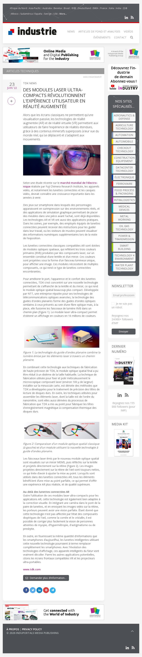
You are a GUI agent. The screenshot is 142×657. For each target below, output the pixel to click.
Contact (120, 37)
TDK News (30, 83)
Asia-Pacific (35, 8)
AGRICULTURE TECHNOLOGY (124, 126)
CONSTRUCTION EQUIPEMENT (124, 159)
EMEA (95, 8)
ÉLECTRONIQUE (124, 177)
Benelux (58, 8)
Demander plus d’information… (47, 578)
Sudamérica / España (31, 13)
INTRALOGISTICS (124, 200)
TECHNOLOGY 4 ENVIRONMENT (124, 257)
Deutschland (84, 8)
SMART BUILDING (124, 247)
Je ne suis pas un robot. (122, 305)
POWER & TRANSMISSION (124, 237)
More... (63, 13)
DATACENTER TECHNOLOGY (124, 169)
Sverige (48, 13)
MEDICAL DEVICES (124, 208)
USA (55, 13)
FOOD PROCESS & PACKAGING (124, 191)
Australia (47, 8)
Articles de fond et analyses (99, 31)
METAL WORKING (124, 217)
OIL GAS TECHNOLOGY (124, 227)
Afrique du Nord (18, 8)
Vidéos (128, 31)
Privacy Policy (32, 629)
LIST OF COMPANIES (19, 636)
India (118, 8)
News (71, 31)
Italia (111, 8)
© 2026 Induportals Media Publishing (32, 633)
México (14, 13)
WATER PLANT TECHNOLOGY (124, 266)
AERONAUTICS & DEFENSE (124, 117)
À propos (12, 629)
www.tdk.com (32, 569)
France (103, 8)
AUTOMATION (124, 135)
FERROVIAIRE (124, 183)
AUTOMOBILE (124, 141)
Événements (101, 37)
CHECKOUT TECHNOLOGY (124, 149)
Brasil (67, 8)
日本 (125, 8)
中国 (74, 8)
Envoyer (123, 331)
